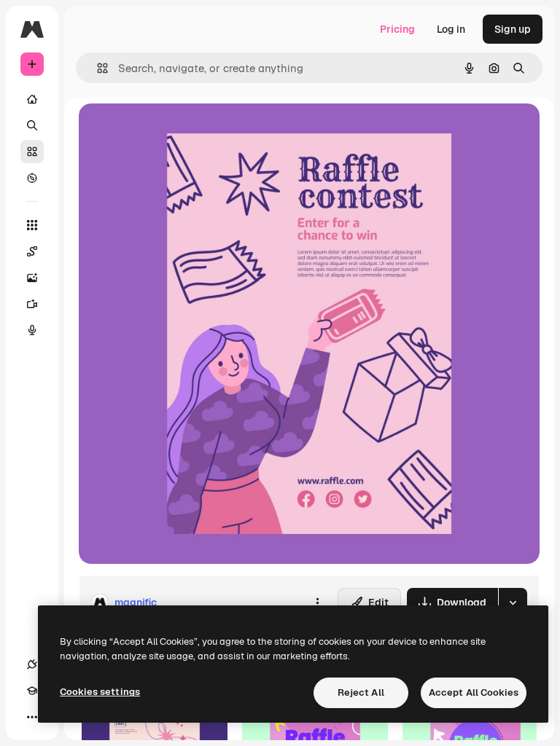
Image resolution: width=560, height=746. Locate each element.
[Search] (32, 125)
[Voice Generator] (32, 330)
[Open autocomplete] (97, 68)
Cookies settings (100, 692)
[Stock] (32, 151)
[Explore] (32, 177)
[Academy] (32, 690)
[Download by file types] (512, 602)
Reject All (361, 692)
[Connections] (32, 664)
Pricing (397, 29)
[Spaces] (32, 251)
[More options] (317, 602)
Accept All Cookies (473, 692)
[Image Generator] (32, 277)
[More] (32, 717)
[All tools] (32, 225)
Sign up (512, 29)
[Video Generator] (32, 303)
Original (172, 131)
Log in (451, 29)
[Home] (32, 99)
